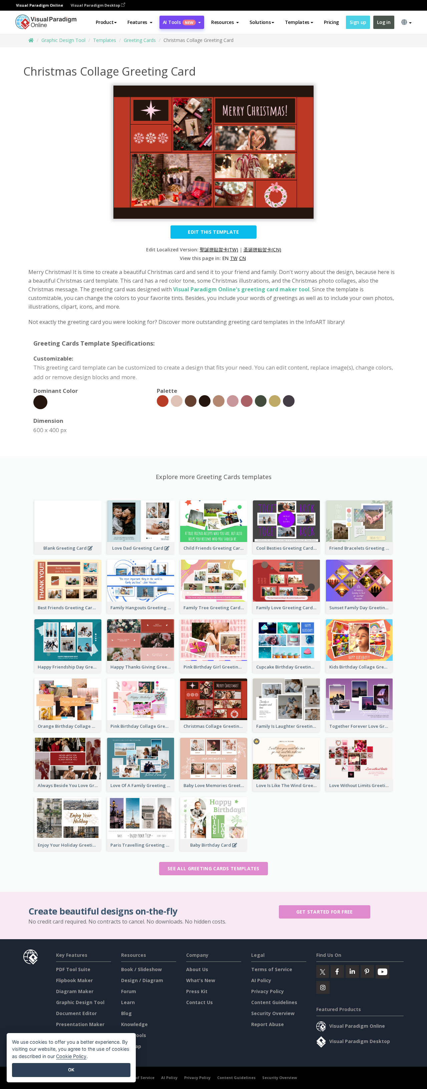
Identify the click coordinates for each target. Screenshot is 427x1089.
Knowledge (134, 1024)
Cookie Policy (71, 1056)
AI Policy (261, 980)
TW (234, 258)
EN (225, 258)
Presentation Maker (80, 1024)
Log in (383, 22)
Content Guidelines (274, 1002)
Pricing (331, 22)
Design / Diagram (142, 980)
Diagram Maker (74, 991)
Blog (126, 1013)
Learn (128, 1002)
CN (242, 258)
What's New (200, 980)
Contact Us (199, 1002)
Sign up (358, 22)
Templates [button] (297, 22)
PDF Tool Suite (73, 969)
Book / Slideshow (141, 969)
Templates (104, 40)
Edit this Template (213, 232)
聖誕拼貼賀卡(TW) (219, 249)
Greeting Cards (140, 40)
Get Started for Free (324, 912)
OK (71, 1069)
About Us (197, 969)
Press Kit (196, 991)
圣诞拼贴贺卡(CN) (262, 249)
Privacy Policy (267, 991)
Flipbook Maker (74, 980)
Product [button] (104, 22)
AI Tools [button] (178, 22)
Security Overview (273, 1013)
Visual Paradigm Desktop (96, 5)
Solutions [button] (260, 22)
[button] (140, 22)
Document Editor (76, 1013)
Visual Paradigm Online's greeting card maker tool (241, 289)
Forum (128, 991)
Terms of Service (271, 969)
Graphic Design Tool (63, 40)
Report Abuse (267, 1024)
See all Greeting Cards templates (213, 868)
